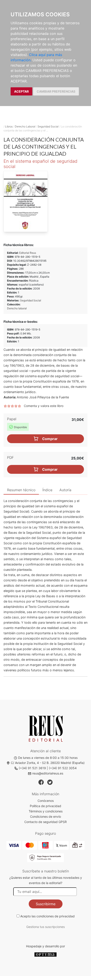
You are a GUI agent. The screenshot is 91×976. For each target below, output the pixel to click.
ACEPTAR (21, 91)
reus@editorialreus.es (47, 773)
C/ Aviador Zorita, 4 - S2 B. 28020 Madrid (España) (48, 763)
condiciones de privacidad (55, 916)
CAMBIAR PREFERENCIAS (56, 91)
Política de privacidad (45, 806)
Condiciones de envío (45, 816)
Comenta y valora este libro (43, 406)
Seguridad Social (48, 126)
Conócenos (46, 800)
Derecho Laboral (25, 126)
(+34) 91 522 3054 (63, 768)
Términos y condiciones (46, 811)
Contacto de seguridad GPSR (45, 822)
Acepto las (47, 916)
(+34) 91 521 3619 (32, 768)
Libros (9, 126)
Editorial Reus (27, 252)
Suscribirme (45, 904)
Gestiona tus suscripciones (45, 927)
